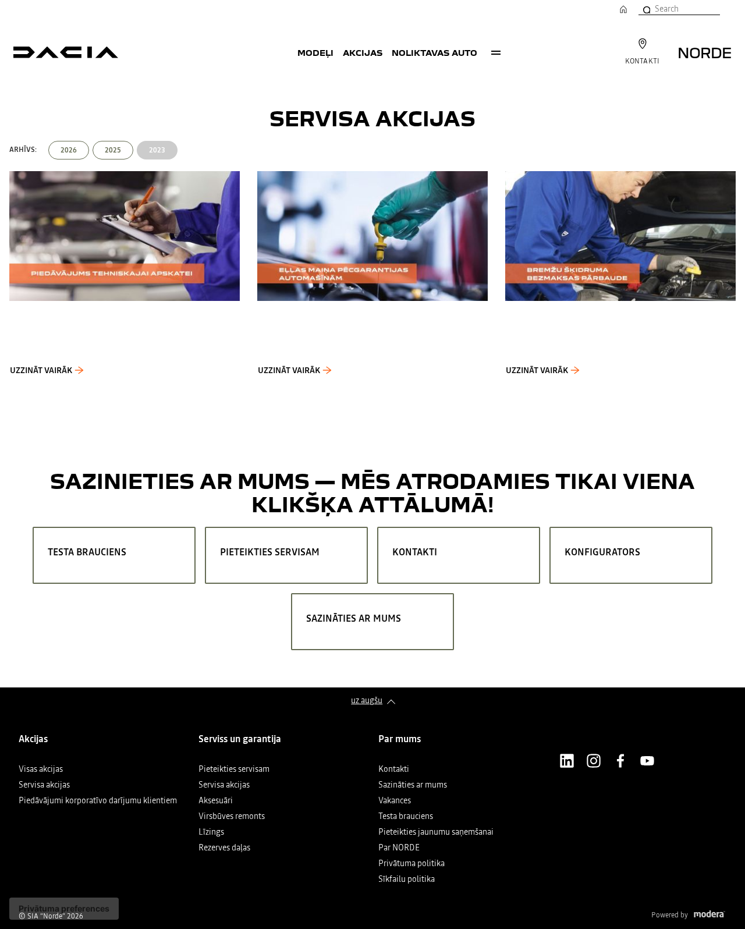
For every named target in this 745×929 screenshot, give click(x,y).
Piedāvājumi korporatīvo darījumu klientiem (98, 801)
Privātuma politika (411, 864)
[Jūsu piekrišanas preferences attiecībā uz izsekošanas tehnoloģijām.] (64, 909)
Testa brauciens (405, 817)
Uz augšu (366, 700)
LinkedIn (567, 761)
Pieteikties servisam (233, 770)
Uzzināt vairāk (41, 370)
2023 (157, 150)
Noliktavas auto (434, 52)
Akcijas (362, 52)
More (496, 52)
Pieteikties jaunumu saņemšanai (436, 833)
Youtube (647, 761)
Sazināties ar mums (412, 785)
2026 (69, 150)
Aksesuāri (215, 801)
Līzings (211, 833)
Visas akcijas (41, 770)
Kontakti (393, 770)
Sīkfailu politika (406, 880)
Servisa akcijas (44, 785)
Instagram (593, 761)
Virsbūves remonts (231, 817)
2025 (113, 150)
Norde (704, 52)
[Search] (646, 8)
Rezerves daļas (224, 848)
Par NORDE (399, 848)
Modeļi (315, 52)
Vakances (394, 801)
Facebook (620, 761)
